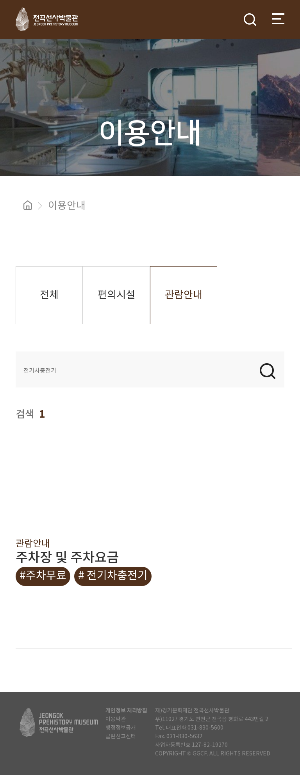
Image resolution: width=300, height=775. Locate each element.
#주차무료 (43, 576)
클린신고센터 (120, 737)
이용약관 (115, 719)
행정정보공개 (120, 728)
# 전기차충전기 (113, 576)
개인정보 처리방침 (126, 711)
